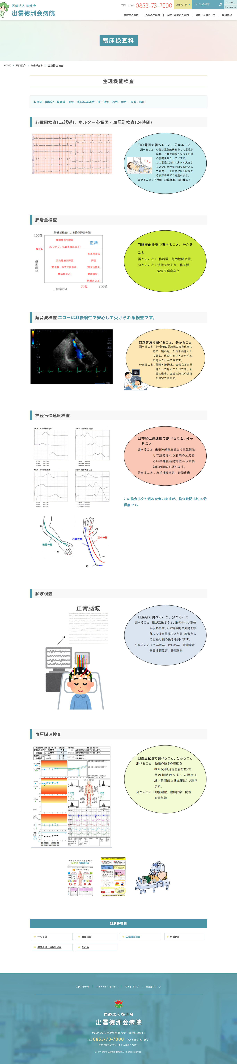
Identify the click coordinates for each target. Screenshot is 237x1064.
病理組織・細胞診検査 (49, 947)
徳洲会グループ (153, 986)
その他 (85, 947)
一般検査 (42, 936)
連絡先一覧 (181, 4)
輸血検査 (175, 936)
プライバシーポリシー (107, 986)
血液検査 (86, 936)
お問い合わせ (82, 986)
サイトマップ (132, 986)
